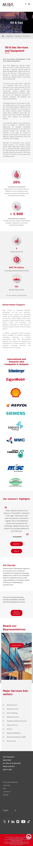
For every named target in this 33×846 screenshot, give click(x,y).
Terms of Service (9, 837)
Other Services (11, 741)
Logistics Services (12, 725)
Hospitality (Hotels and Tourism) (16, 721)
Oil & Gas (9, 729)
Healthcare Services (13, 717)
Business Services (12, 705)
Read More (16, 544)
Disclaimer (16, 838)
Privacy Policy (18, 837)
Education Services (12, 709)
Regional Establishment (14, 733)
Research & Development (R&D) (16, 737)
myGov (22, 838)
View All (16, 551)
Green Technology (12, 713)
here (25, 295)
